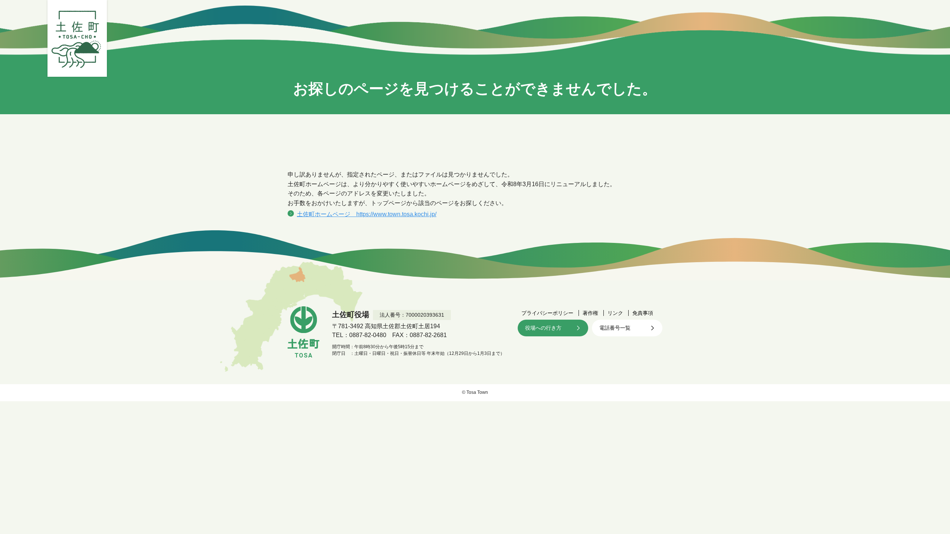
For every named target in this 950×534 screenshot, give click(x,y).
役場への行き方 (543, 328)
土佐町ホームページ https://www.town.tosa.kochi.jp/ (366, 214)
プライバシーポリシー (547, 313)
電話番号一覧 (614, 328)
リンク (615, 313)
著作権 (590, 313)
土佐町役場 (77, 38)
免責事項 (642, 313)
